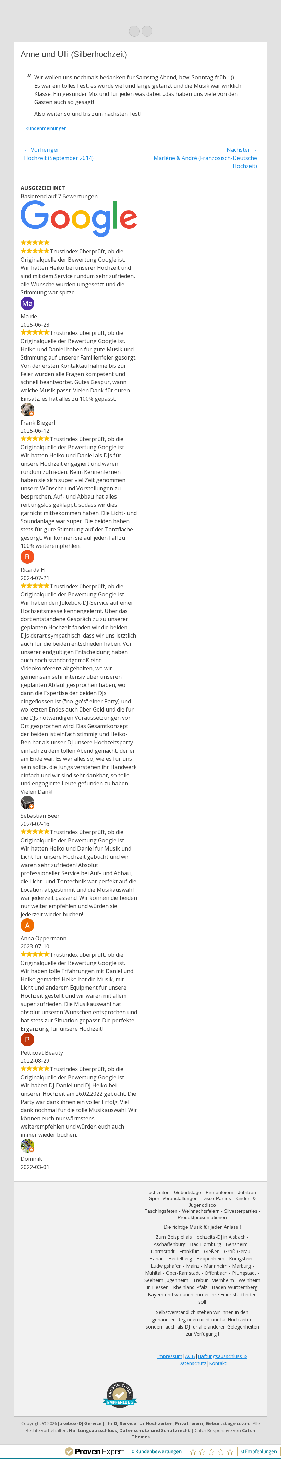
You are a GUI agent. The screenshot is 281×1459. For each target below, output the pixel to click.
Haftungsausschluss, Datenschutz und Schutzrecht (129, 1430)
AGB (190, 1356)
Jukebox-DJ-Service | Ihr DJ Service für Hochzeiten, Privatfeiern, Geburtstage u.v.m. (154, 1423)
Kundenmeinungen (46, 128)
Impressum (169, 1356)
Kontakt (218, 1363)
